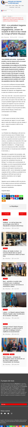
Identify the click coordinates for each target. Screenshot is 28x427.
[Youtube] (5, 413)
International (6, 354)
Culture (22, 5)
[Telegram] (23, 426)
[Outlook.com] (17, 198)
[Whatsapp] (21, 196)
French (5, 10)
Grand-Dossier (11, 7)
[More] (4, 201)
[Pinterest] (17, 196)
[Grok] (8, 198)
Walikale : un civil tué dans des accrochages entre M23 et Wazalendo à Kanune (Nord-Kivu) (13, 224)
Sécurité (10, 5)
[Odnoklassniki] (20, 426)
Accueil (6, 5)
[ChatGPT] (21, 198)
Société (13, 5)
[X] (8, 196)
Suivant (21, 213)
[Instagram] (12, 198)
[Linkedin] (12, 196)
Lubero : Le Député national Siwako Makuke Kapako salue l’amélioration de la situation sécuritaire (14, 314)
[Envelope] (8, 413)
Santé (20, 5)
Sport (19, 7)
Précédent (7, 213)
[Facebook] (4, 196)
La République (6, 37)
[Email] (4, 198)
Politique (16, 5)
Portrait (16, 7)
